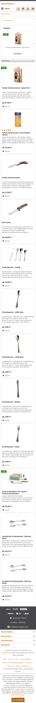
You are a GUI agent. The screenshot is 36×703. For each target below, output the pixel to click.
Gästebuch (29, 662)
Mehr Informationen (18, 695)
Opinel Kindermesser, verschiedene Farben (16, 134)
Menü (7, 8)
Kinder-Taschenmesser (11, 178)
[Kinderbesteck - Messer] (18, 389)
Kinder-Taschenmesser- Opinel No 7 (18, 47)
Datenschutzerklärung (22, 666)
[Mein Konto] (28, 9)
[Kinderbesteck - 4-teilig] (18, 254)
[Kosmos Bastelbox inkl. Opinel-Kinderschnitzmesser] (18, 478)
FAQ (5, 659)
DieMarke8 (18, 671)
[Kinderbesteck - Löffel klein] (18, 299)
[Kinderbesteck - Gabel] (18, 434)
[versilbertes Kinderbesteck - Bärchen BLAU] (18, 523)
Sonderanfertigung (25, 659)
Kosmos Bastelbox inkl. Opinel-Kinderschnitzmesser (14, 493)
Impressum (10, 666)
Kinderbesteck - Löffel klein (13, 312)
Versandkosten (6, 653)
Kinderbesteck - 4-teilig (11, 267)
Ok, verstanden (18, 700)
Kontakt (10, 659)
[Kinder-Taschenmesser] (18, 164)
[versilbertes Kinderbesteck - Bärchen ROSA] (18, 568)
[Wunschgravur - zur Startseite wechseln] (7, 4)
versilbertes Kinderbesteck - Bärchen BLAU (16, 537)
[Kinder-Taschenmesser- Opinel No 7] (18, 38)
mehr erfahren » (8, 20)
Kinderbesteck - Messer (11, 402)
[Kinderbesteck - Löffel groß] (18, 344)
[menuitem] (5, 9)
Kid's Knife (6, 222)
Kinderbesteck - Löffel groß (12, 357)
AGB (16, 659)
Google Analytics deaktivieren (25, 689)
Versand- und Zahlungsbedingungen (13, 662)
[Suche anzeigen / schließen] (18, 9)
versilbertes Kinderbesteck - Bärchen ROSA (16, 582)
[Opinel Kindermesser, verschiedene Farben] (18, 120)
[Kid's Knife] (18, 209)
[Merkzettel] (23, 9)
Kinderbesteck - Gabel (10, 447)
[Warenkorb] (33, 9)
